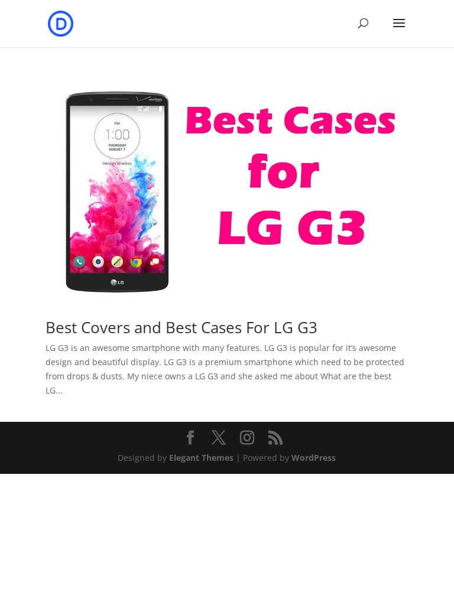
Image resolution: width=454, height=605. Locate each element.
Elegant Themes (201, 457)
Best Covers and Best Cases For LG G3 (181, 327)
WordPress (313, 457)
